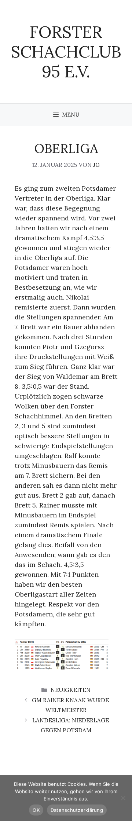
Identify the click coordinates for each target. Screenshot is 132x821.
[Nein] (122, 798)
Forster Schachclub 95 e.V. (66, 51)
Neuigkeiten (71, 689)
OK (36, 810)
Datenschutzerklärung (77, 810)
